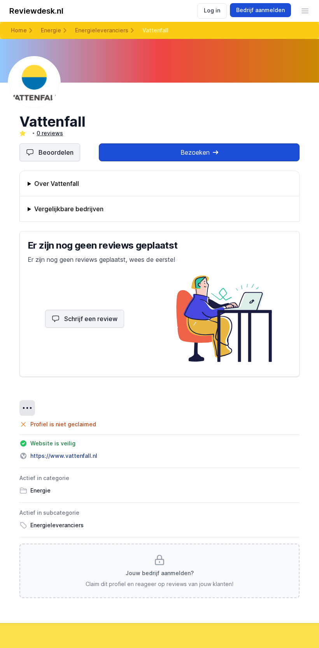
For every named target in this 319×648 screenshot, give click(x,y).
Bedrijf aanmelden (260, 10)
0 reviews (50, 133)
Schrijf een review (90, 319)
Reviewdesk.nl (36, 11)
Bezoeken (195, 152)
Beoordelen (56, 152)
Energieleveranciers (101, 30)
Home (19, 30)
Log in (212, 10)
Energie (51, 30)
